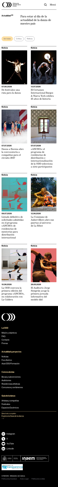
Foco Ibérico (7, 360)
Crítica (19, 39)
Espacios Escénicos (10, 408)
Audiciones (6, 380)
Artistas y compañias (10, 401)
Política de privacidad (9, 479)
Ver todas (7, 39)
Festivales (6, 404)
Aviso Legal (24, 479)
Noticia (30, 39)
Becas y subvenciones (11, 377)
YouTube (10, 444)
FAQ (3, 336)
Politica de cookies (38, 479)
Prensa (5, 343)
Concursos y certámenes (12, 387)
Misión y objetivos (9, 333)
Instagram (10, 434)
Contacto (5, 340)
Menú (53, 4)
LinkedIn (10, 449)
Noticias (5, 356)
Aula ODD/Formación (11, 363)
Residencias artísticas (11, 384)
